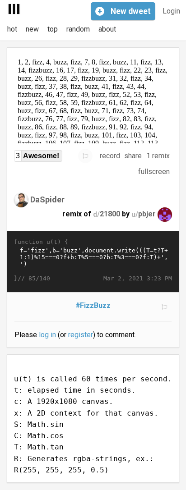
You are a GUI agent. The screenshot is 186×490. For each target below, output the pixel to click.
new (32, 29)
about (107, 29)
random (78, 29)
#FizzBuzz (93, 305)
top (52, 29)
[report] (85, 156)
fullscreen (154, 171)
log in (47, 334)
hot (12, 29)
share (133, 155)
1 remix (158, 155)
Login (171, 11)
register (80, 334)
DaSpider (47, 199)
